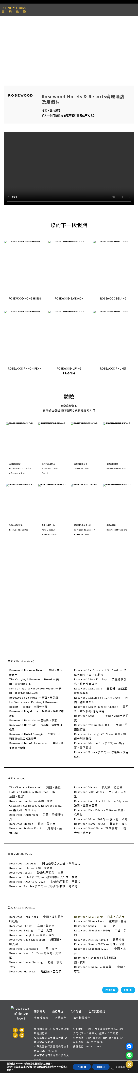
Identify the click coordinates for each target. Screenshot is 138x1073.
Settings (121, 1066)
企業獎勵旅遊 (97, 1011)
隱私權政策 (41, 1017)
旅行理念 (58, 1011)
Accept (82, 1066)
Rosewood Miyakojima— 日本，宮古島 (99, 917)
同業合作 (60, 1017)
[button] (129, 1064)
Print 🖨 (110, 989)
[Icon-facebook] (15, 1030)
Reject (101, 1066)
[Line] (22, 1035)
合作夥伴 (76, 1011)
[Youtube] (22, 1030)
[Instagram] (15, 1035)
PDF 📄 (128, 989)
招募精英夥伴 (81, 1017)
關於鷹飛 (39, 1011)
